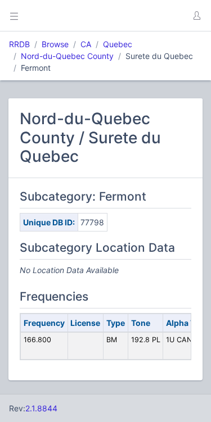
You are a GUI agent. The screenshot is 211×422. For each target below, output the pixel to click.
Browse (55, 44)
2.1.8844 (41, 408)
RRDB (19, 44)
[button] (196, 16)
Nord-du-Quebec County (67, 56)
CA (85, 44)
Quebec (117, 44)
